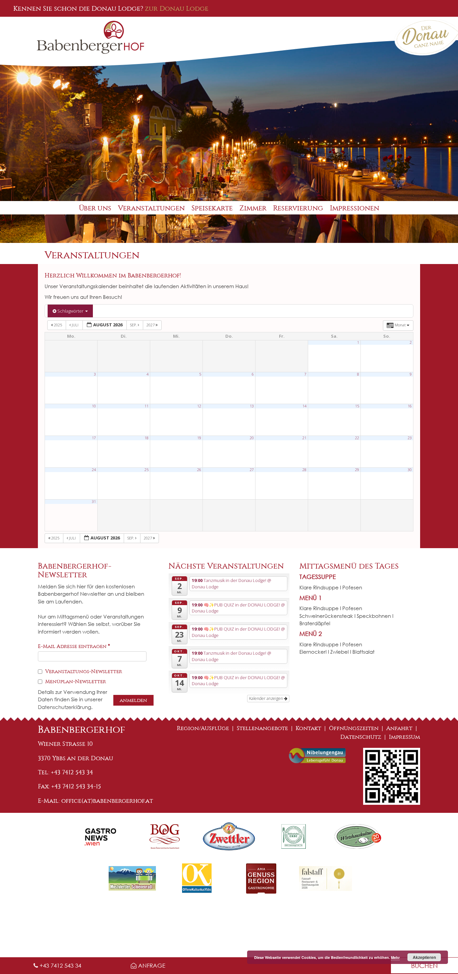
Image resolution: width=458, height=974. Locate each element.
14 (304, 406)
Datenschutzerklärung (64, 707)
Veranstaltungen (151, 208)
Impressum (404, 736)
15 (357, 406)
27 (252, 469)
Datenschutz (360, 736)
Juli (75, 324)
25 (147, 469)
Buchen (424, 965)
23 (410, 438)
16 (410, 406)
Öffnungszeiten (354, 728)
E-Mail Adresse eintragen (74, 646)
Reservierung (298, 208)
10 (94, 406)
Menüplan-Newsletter (75, 681)
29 (357, 469)
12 (199, 406)
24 (94, 469)
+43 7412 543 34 (59, 965)
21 (304, 438)
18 (147, 438)
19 (199, 438)
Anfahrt (399, 728)
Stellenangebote (262, 728)
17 (94, 438)
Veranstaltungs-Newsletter (83, 671)
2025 (58, 324)
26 (199, 469)
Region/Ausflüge (203, 728)
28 (304, 469)
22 (357, 438)
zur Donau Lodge (177, 8)
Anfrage (150, 965)
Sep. (134, 324)
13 (252, 406)
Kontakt (308, 728)
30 (410, 469)
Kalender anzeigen (266, 698)
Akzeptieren (424, 957)
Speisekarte (212, 208)
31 (94, 501)
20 (252, 438)
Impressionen (354, 208)
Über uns (95, 208)
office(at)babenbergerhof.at (107, 800)
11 (147, 406)
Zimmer (253, 208)
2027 (151, 324)
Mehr (395, 957)
